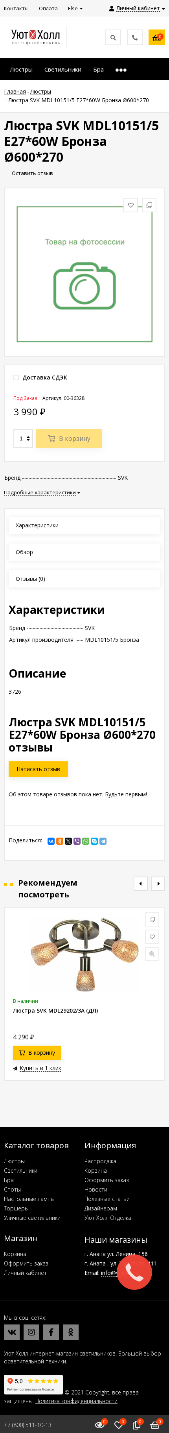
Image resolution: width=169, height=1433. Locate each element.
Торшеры (16, 1208)
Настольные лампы (29, 1199)
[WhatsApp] (85, 841)
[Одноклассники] (59, 841)
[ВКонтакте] (51, 841)
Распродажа (100, 1161)
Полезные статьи (107, 1199)
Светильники (20, 1170)
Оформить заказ (106, 1180)
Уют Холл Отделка (107, 1217)
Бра (9, 1180)
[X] (68, 841)
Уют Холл (16, 1353)
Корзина (95, 1170)
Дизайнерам (100, 1208)
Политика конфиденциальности (76, 1401)
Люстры (14, 1161)
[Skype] (94, 841)
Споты (12, 1189)
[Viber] (77, 841)
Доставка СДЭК (44, 377)
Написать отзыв (38, 769)
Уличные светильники (32, 1217)
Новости (95, 1189)
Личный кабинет (25, 1272)
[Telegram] (103, 841)
